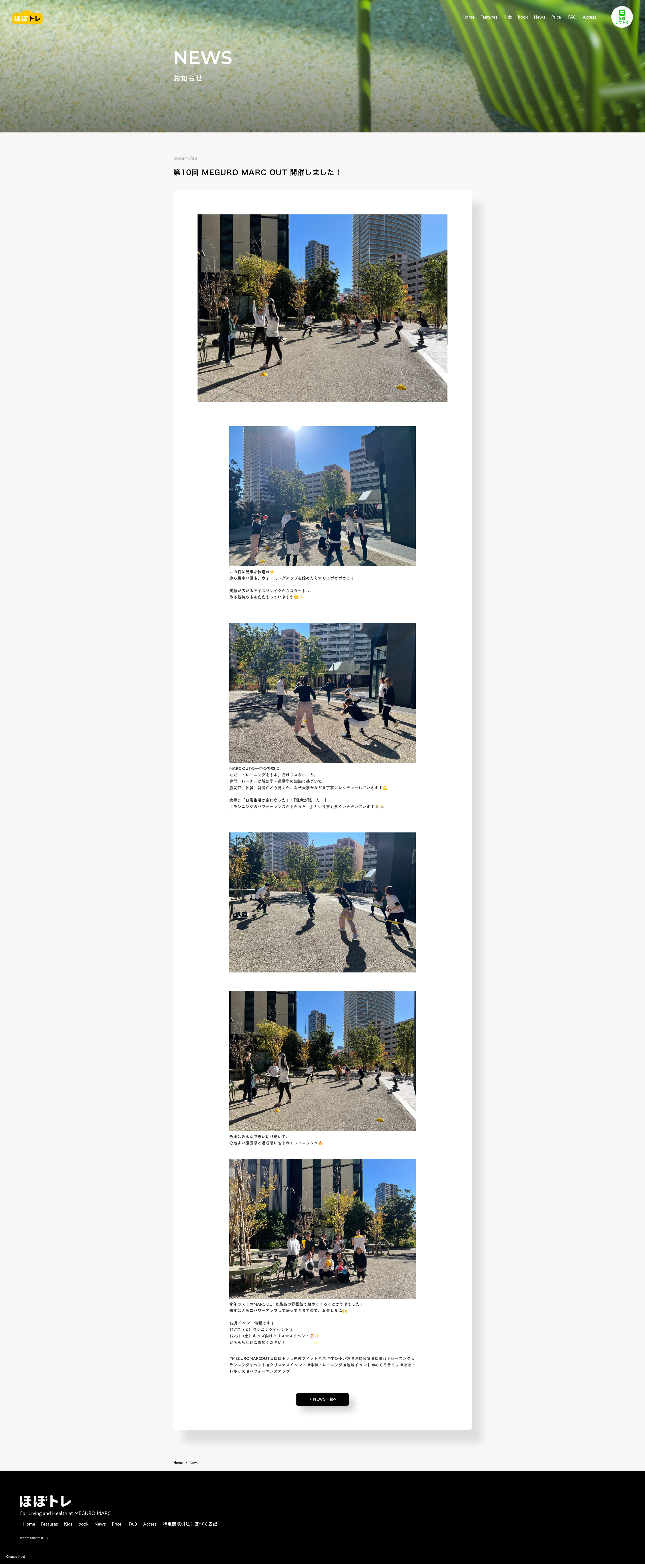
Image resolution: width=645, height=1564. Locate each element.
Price (556, 17)
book (523, 17)
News (539, 17)
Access (589, 17)
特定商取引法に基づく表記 (190, 1524)
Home (468, 17)
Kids (507, 17)
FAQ (571, 17)
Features (488, 17)
